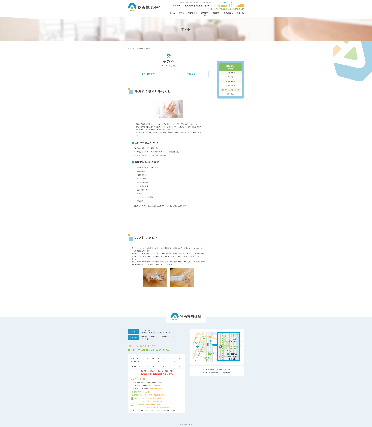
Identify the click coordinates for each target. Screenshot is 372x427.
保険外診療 (230, 94)
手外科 (230, 77)
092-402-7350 (237, 9)
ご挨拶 (181, 13)
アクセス (240, 13)
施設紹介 (216, 13)
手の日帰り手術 (148, 73)
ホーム (172, 13)
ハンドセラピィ (189, 73)
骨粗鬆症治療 (230, 81)
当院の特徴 (192, 13)
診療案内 (205, 13)
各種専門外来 (230, 85)
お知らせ (162, 410)
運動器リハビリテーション (230, 90)
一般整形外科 (230, 73)
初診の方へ (228, 13)
